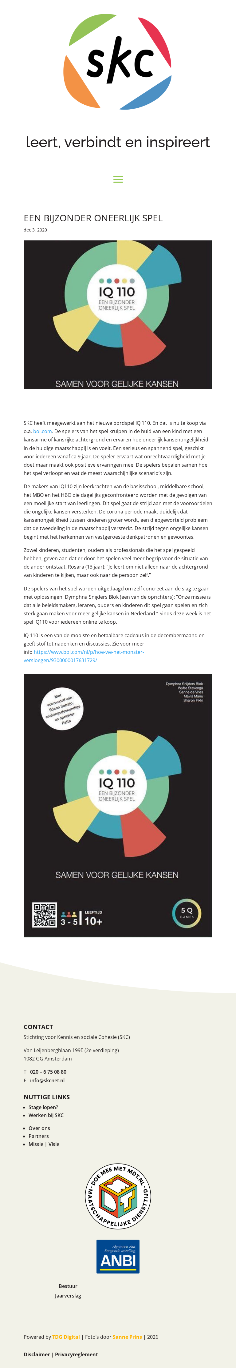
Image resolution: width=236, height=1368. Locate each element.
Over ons (39, 1128)
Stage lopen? (43, 1107)
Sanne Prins (127, 1337)
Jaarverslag (68, 1295)
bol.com (42, 431)
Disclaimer (37, 1354)
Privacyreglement (76, 1354)
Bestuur (68, 1286)
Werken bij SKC (46, 1115)
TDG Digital (66, 1337)
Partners (39, 1136)
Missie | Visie (44, 1144)
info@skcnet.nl (47, 1080)
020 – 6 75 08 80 (48, 1071)
